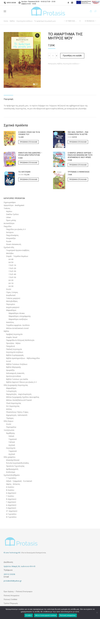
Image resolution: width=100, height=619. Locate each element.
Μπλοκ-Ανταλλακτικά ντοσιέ (17, 328)
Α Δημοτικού (11, 493)
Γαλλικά (12, 442)
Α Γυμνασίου (11, 514)
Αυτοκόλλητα (9, 223)
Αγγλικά (12, 445)
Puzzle (8, 241)
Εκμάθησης (10, 433)
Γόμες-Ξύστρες (12, 292)
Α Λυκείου (10, 487)
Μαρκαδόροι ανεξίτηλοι (18, 319)
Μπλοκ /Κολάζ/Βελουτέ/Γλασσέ (19, 400)
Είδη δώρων (8, 421)
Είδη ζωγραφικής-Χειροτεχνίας (16, 385)
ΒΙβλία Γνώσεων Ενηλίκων (16, 364)
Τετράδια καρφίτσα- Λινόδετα (18, 325)
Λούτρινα (9, 232)
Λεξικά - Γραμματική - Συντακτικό (19, 481)
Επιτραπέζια (10, 238)
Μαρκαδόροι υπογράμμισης (20, 316)
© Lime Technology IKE (12, 552)
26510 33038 (11, 3)
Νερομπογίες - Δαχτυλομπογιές (18, 394)
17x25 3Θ (12, 271)
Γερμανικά (13, 439)
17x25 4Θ (12, 274)
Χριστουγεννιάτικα (13, 376)
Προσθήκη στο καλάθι (72, 55)
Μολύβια (9, 253)
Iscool (8, 361)
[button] (36, 2)
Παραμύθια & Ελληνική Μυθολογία (20, 340)
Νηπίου (9, 211)
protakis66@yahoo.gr (13, 581)
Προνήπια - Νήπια (13, 343)
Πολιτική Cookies (10, 599)
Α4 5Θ (11, 262)
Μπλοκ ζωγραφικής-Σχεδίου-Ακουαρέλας (22, 397)
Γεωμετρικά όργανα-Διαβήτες (17, 250)
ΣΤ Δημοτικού (11, 511)
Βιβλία (59, 64)
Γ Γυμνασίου (11, 478)
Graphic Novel (11, 337)
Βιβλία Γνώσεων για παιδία (17, 379)
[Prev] (65, 21)
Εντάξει (29, 615)
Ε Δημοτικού (11, 508)
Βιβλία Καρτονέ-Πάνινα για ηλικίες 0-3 (21, 382)
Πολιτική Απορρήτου (11, 595)
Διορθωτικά (10, 295)
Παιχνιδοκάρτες (12, 235)
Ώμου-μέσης (11, 220)
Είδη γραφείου (9, 457)
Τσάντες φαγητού (13, 298)
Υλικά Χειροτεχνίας (13, 403)
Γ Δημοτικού (11, 502)
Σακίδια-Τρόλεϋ (12, 214)
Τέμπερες (10, 418)
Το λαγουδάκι (24, 172)
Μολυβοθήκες (12, 301)
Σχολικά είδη (9, 247)
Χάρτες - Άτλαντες (13, 484)
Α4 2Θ (11, 280)
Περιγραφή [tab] (8, 99)
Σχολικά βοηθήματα (12, 475)
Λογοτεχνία (10, 448)
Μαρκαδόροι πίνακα (17, 313)
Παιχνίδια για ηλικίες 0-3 (16, 229)
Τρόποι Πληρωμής (11, 603)
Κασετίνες (10, 322)
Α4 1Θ (11, 283)
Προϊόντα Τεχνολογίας (15, 466)
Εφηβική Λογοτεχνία (14, 334)
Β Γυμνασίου (11, 517)
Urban (8, 217)
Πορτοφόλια (11, 427)
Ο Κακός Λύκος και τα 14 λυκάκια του (29, 133)
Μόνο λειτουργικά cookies (45, 615)
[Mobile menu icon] (5, 11)
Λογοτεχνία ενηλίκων (71, 64)
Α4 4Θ (11, 259)
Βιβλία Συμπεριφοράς (15, 355)
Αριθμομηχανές (12, 469)
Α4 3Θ (11, 286)
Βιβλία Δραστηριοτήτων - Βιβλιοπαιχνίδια (23, 358)
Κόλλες (9, 409)
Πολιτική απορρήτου (68, 615)
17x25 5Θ (12, 277)
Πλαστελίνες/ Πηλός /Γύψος (17, 412)
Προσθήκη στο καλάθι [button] (28, 142)
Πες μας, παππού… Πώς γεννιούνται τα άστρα (78, 133)
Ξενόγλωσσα (9, 430)
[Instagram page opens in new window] (72, 2)
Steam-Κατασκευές (13, 244)
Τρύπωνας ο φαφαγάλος (79, 172)
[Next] (95, 21)
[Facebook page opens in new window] (68, 2)
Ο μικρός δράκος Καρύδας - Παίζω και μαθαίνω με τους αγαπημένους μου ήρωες (80, 155)
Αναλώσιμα (10, 472)
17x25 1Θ (12, 265)
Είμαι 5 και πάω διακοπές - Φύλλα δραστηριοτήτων (30, 154)
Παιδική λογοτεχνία (14, 349)
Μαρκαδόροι (11, 310)
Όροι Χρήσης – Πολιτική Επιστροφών (18, 591)
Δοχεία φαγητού (12, 307)
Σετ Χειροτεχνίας (12, 406)
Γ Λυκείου (10, 496)
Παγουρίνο (10, 304)
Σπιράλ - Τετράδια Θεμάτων (17, 256)
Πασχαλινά (10, 346)
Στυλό (8, 289)
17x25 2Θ (12, 268)
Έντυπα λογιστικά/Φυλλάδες (17, 463)
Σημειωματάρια (9, 202)
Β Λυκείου (10, 490)
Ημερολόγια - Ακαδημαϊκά (14, 205)
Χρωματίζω (10, 370)
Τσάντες (7, 208)
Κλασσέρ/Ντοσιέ (12, 460)
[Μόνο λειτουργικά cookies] (97, 612)
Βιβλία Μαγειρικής (13, 367)
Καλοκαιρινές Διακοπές (15, 373)
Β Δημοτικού (11, 499)
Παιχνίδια (7, 226)
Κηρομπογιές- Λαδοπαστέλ (16, 415)
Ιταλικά (11, 436)
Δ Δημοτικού (11, 505)
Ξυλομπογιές (11, 391)
